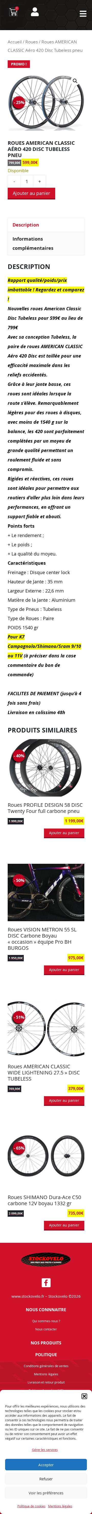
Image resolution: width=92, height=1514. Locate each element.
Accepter (46, 1464)
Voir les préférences (46, 1492)
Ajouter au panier (31, 193)
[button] (84, 1396)
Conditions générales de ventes (46, 1366)
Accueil (15, 42)
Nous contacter (46, 1329)
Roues (31, 42)
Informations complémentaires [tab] (33, 243)
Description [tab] (26, 225)
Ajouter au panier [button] (64, 832)
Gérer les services (45, 1450)
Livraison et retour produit (46, 1382)
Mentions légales (60, 1506)
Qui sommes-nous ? (46, 1321)
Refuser (46, 1478)
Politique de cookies (31, 1506)
